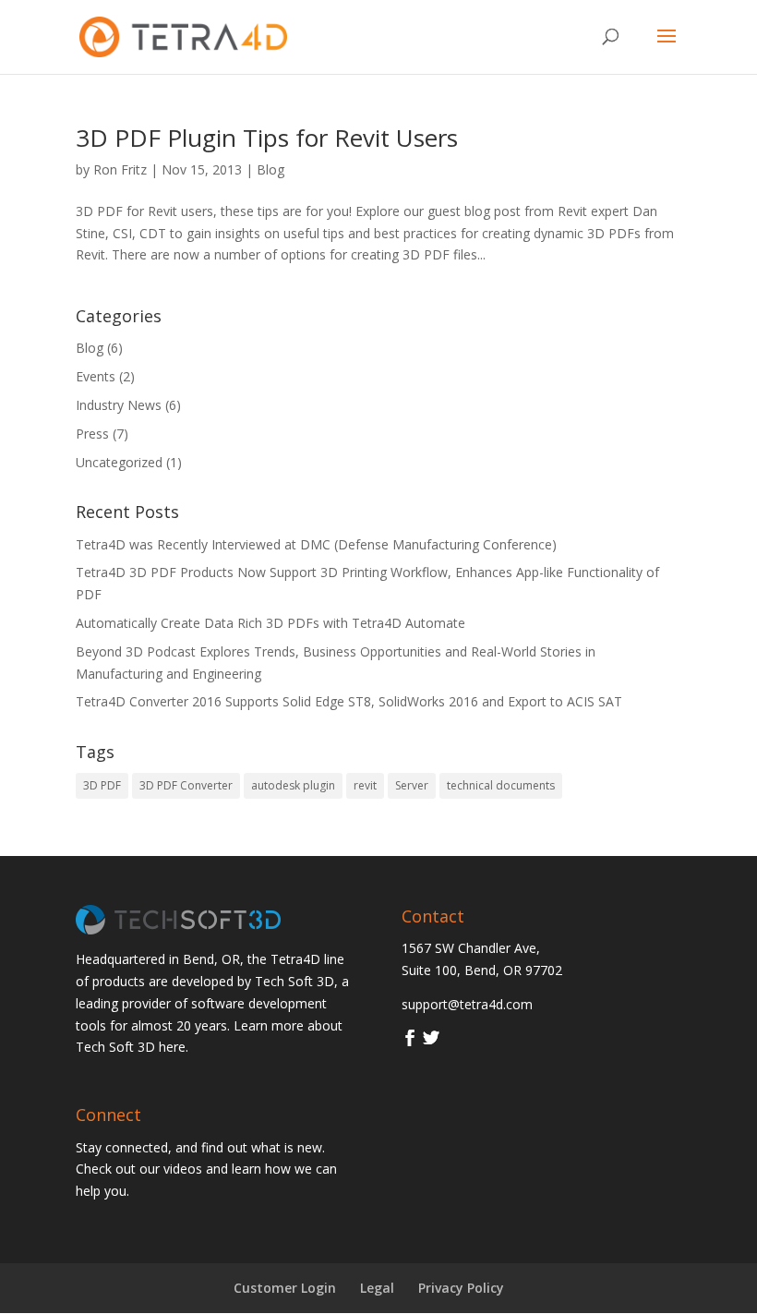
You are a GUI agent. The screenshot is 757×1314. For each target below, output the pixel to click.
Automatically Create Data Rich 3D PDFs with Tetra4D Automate (270, 623)
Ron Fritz (120, 169)
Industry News (119, 405)
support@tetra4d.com (467, 1004)
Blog (270, 169)
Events (95, 376)
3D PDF (102, 785)
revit (365, 785)
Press (92, 433)
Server (411, 785)
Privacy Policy (461, 1287)
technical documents (501, 785)
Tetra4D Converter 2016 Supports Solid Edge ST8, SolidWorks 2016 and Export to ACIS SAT (349, 701)
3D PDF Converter (186, 785)
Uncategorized (119, 462)
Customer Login (285, 1287)
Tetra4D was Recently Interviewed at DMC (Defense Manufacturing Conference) (316, 544)
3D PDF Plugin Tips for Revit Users (267, 137)
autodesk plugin (293, 785)
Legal (377, 1287)
